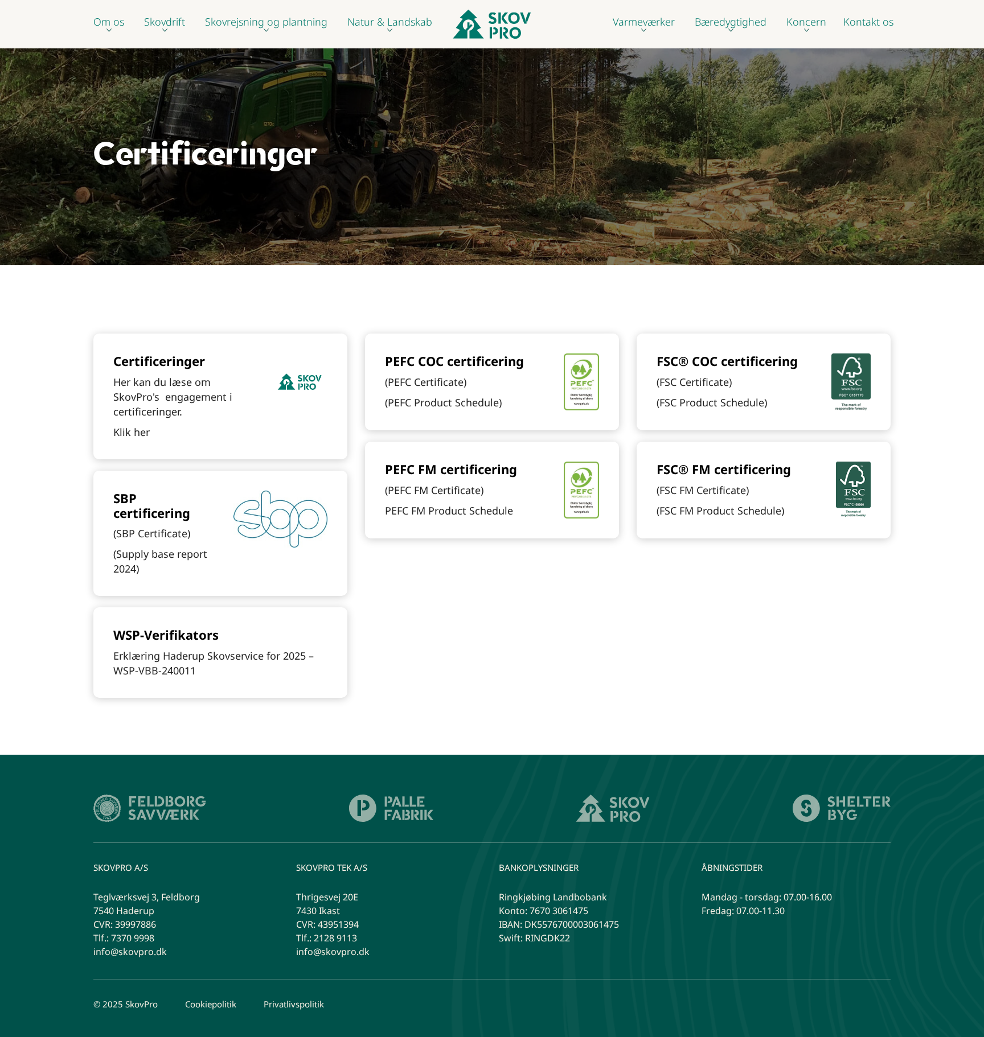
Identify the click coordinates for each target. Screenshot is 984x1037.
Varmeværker (644, 22)
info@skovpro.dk (130, 951)
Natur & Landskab (389, 22)
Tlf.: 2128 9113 (326, 938)
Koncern (806, 22)
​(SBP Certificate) (151, 533)
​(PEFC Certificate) (425, 382)
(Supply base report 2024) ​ (160, 561)
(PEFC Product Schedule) (443, 402)
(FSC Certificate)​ (694, 382)
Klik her (131, 432)
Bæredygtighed (730, 22)
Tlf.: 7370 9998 (123, 938)
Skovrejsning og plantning (266, 22)
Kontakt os (868, 21)
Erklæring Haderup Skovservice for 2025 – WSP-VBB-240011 (213, 663)
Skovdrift (164, 22)
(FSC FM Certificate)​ (703, 490)
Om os (108, 22)
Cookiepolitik (210, 1004)
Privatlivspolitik (294, 1004)
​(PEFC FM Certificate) (434, 490)
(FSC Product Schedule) (712, 402)
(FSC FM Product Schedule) (720, 510)
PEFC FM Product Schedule (449, 510)
